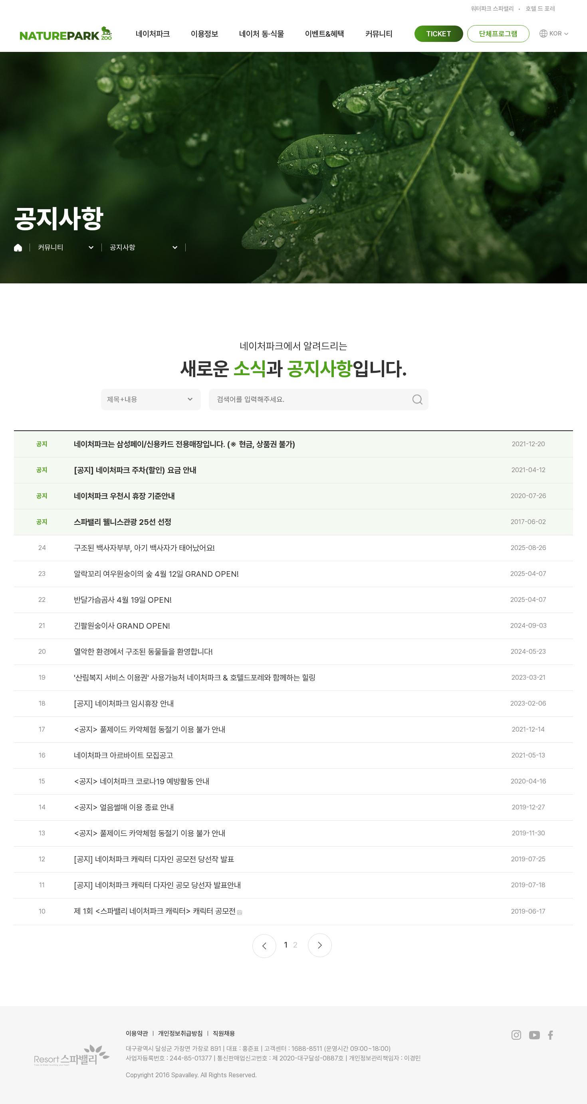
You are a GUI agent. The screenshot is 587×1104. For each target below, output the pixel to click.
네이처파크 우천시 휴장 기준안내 (124, 496)
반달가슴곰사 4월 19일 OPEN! (123, 600)
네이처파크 (153, 34)
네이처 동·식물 (261, 34)
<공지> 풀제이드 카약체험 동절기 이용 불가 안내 (149, 729)
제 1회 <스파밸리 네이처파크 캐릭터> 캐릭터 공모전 (155, 911)
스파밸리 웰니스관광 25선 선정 (122, 522)
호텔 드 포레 (540, 9)
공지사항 (122, 247)
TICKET (438, 34)
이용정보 (204, 34)
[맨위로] (547, 1080)
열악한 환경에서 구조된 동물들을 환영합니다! (143, 652)
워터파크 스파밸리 (492, 9)
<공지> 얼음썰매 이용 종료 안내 (124, 807)
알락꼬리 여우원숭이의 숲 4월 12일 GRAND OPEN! (156, 574)
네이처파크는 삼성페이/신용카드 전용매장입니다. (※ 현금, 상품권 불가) (184, 444)
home (22, 247)
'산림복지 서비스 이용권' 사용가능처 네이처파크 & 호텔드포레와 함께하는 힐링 (194, 678)
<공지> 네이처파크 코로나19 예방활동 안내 (141, 781)
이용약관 (137, 1033)
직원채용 (224, 1033)
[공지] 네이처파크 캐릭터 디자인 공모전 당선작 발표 (154, 859)
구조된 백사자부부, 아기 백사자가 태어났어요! (144, 548)
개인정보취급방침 (180, 1033)
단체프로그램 (498, 34)
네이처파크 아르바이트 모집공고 (123, 755)
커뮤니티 (379, 34)
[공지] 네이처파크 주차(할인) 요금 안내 (135, 470)
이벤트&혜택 (324, 34)
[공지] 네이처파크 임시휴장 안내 (124, 703)
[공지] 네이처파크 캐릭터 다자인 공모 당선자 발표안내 (157, 885)
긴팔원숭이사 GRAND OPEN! (122, 626)
